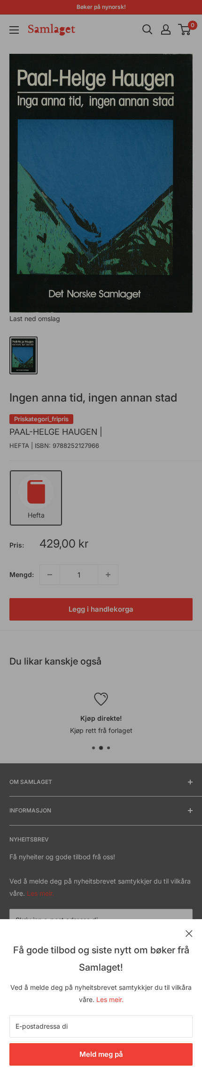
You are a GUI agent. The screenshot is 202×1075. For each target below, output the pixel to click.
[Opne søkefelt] (147, 29)
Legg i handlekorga (101, 609)
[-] (50, 575)
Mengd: (21, 574)
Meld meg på (101, 1054)
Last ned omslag (34, 318)
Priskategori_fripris (41, 419)
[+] (108, 575)
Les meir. (110, 999)
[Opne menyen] (14, 30)
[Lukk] (189, 933)
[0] (185, 29)
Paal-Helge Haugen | (55, 432)
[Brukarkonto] (166, 29)
